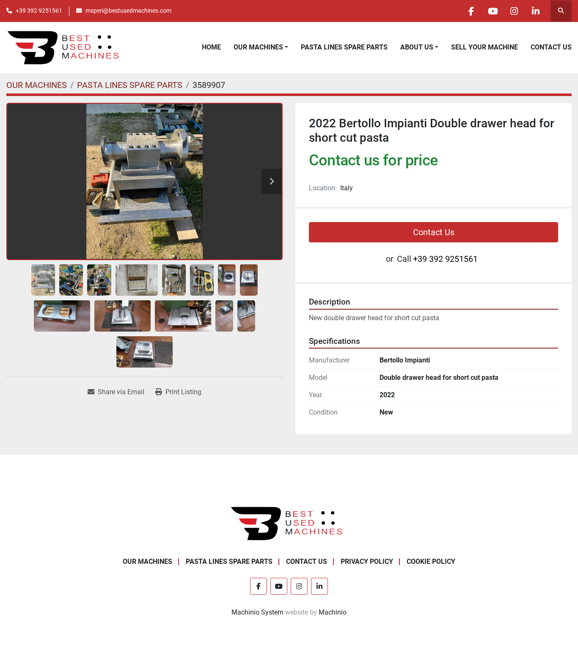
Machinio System (257, 612)
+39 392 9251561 (39, 10)
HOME (211, 47)
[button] (261, 47)
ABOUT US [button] (416, 47)
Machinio (333, 612)
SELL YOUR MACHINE (484, 47)
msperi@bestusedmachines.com (128, 10)
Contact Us (433, 232)
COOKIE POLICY (431, 561)
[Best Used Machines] (289, 523)
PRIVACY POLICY (367, 561)
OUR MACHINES (258, 47)
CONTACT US (551, 47)
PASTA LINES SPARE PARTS (344, 47)
